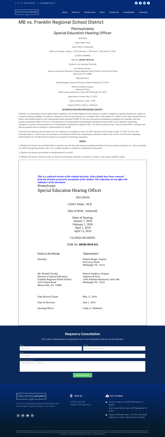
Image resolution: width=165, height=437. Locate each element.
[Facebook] (136, 3)
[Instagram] (148, 3)
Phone (85, 345)
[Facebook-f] (18, 415)
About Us (76, 12)
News (102, 12)
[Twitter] (140, 3)
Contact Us (114, 12)
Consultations (129, 12)
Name (22, 345)
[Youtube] (144, 3)
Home (64, 12)
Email (22, 353)
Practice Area (89, 12)
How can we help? (27, 360)
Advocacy (143, 12)
